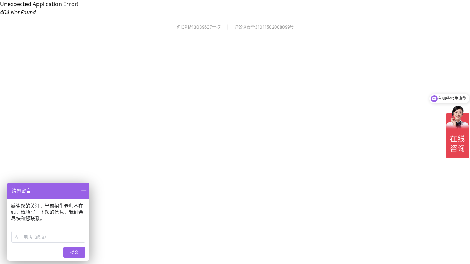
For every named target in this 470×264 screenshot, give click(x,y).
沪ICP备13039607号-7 (199, 27)
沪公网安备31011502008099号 (264, 27)
